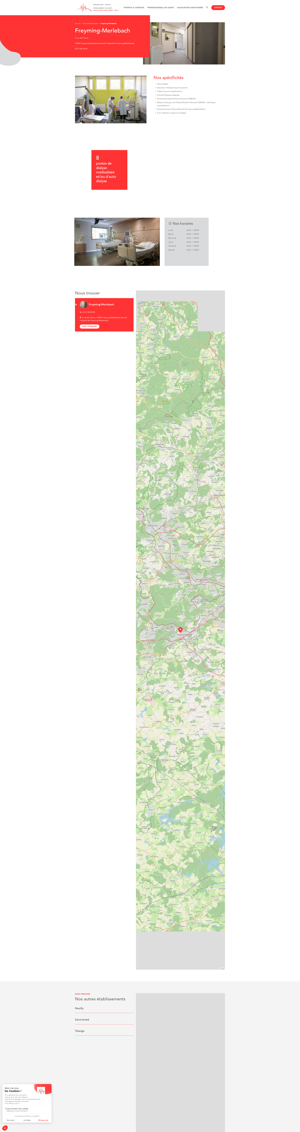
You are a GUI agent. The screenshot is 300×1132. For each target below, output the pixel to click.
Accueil (77, 23)
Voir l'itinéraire (89, 326)
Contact (218, 7)
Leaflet (222, 969)
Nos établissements (90, 23)
